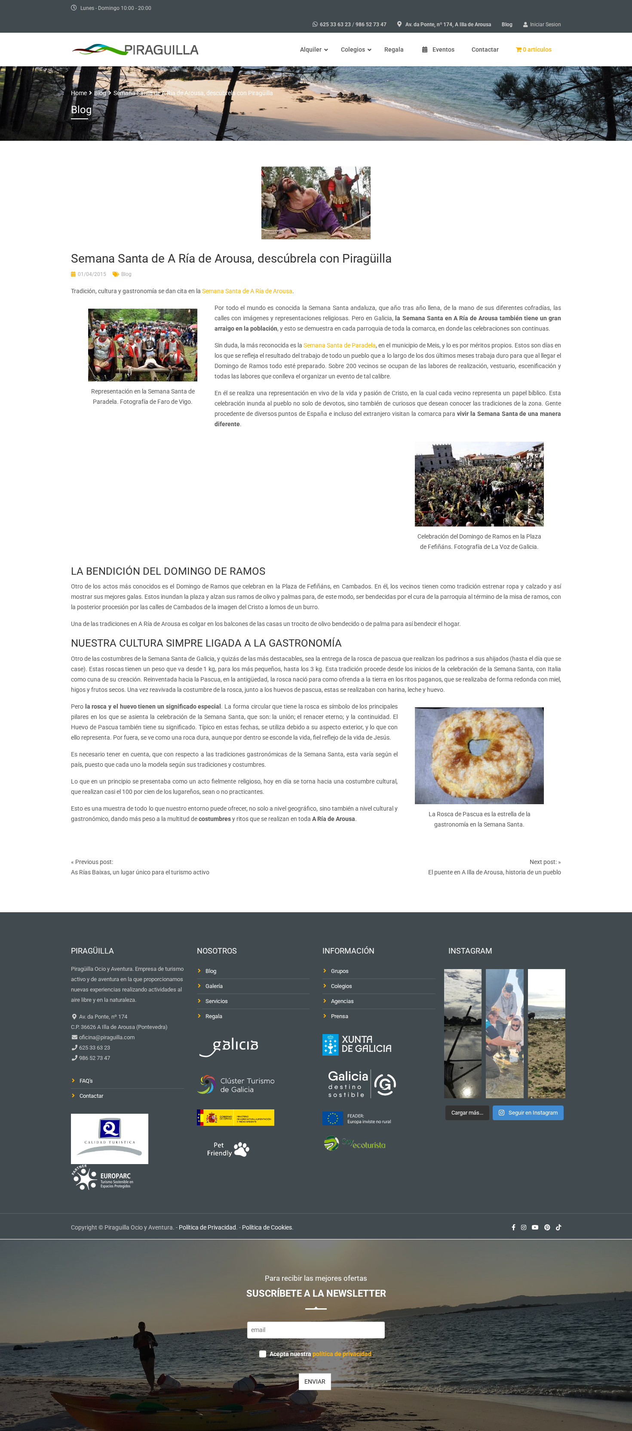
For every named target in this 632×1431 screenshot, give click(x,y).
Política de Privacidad (207, 1227)
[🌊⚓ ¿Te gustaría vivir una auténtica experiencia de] (463, 1033)
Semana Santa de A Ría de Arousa (247, 291)
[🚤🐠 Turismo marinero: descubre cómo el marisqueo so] (547, 1033)
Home (79, 93)
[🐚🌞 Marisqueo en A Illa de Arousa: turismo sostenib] (505, 1033)
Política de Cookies (267, 1227)
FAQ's (86, 1081)
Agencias (342, 1001)
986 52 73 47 (371, 25)
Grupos (340, 971)
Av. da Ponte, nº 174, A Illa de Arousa (448, 25)
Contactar (91, 1096)
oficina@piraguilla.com (106, 1037)
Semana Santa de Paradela (340, 345)
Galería (214, 986)
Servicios (217, 1001)
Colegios (341, 986)
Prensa (339, 1016)
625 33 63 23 (335, 25)
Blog (507, 25)
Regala (214, 1016)
